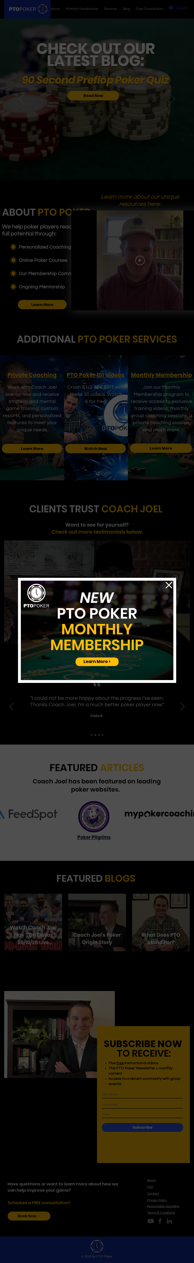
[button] (169, 585)
